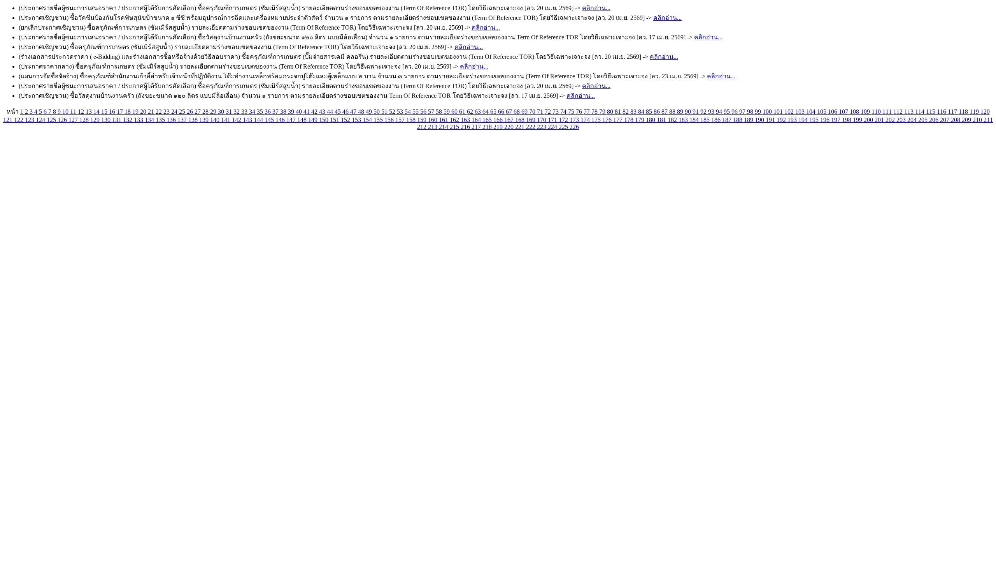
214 (444, 126)
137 (182, 119)
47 (354, 111)
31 (229, 111)
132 (128, 119)
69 (525, 111)
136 (172, 119)
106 (833, 111)
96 (735, 111)
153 (357, 119)
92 (704, 111)
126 (63, 119)
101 (778, 111)
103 (800, 111)
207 (945, 119)
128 (84, 119)
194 (803, 119)
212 (422, 126)
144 (259, 119)
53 (401, 111)
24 (175, 111)
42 (315, 111)
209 (967, 119)
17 (120, 111)
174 (585, 119)
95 (727, 111)
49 (370, 111)
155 (379, 119)
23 (167, 111)
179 (640, 119)
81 (618, 111)
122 (19, 119)
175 (596, 119)
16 (113, 111)
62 (471, 111)
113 (909, 111)
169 (531, 119)
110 (877, 111)
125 (52, 119)
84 (642, 111)
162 (455, 119)
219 (498, 126)
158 (411, 119)
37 (276, 111)
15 (105, 111)
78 (595, 111)
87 (665, 111)
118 (964, 111)
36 (268, 111)
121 (8, 119)
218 (487, 126)
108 (855, 111)
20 (144, 111)
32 (237, 111)
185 (705, 119)
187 (727, 119)
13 (89, 111)
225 (564, 126)
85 (650, 111)
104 (811, 111)
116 (942, 111)
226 (574, 126)
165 (487, 119)
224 (553, 126)
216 (466, 126)
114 (920, 111)
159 (422, 119)
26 (191, 111)
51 (385, 111)
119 (975, 111)
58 (440, 111)
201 (880, 119)
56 (424, 111)
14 (97, 111)
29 (214, 111)
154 (368, 119)
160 (433, 119)
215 (455, 126)
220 (509, 126)
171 (553, 119)
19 (136, 111)
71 (541, 111)
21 (152, 111)
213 (433, 126)
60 (455, 111)
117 (953, 111)
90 (689, 111)
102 (789, 111)
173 (575, 119)
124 (41, 119)
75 (572, 111)
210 (978, 119)
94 (720, 111)
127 (73, 119)
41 (307, 111)
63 (478, 111)
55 (416, 111)
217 (477, 126)
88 (673, 111)
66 (502, 111)
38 (284, 111)
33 (245, 111)
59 (447, 111)
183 (684, 119)
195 (814, 119)
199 (858, 119)
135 (161, 119)
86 (657, 111)
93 (712, 111)
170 (542, 119)
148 (302, 119)
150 (324, 119)
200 (869, 119)
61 (463, 111)
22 (159, 111)
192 (782, 119)
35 (261, 111)
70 (533, 111)
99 (759, 111)
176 (607, 119)
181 (662, 119)
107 (844, 111)
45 (338, 111)
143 (248, 119)
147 (291, 119)
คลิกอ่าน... (596, 8)
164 (477, 119)
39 (292, 111)
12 (82, 111)
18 (128, 111)
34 (253, 111)
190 (760, 119)
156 (389, 119)
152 (346, 119)
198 (847, 119)
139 (204, 119)
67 (510, 111)
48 (362, 111)
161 (444, 119)
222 (531, 126)
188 (738, 119)
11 (74, 111)
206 (934, 119)
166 (498, 119)
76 (580, 111)
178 (629, 119)
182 (673, 119)
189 (749, 119)
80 (611, 111)
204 (912, 119)
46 (346, 111)
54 (408, 111)
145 (270, 119)
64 (486, 111)
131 (117, 119)
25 (183, 111)
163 (466, 119)
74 (564, 111)
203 (901, 119)
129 (95, 119)
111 (887, 111)
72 (548, 111)
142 (237, 119)
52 (393, 111)
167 (509, 119)
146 (280, 119)
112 (898, 111)
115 (931, 111)
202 (891, 119)
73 (556, 111)
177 (618, 119)
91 (696, 111)
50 (377, 111)
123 (30, 119)
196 (825, 119)
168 (520, 119)
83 (634, 111)
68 (517, 111)
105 (822, 111)
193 (792, 119)
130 (106, 119)
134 (150, 119)
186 (716, 119)
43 (323, 111)
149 (313, 119)
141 (226, 119)
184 (694, 119)
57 (432, 111)
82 (626, 111)
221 (520, 126)
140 (215, 119)
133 (139, 119)
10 (66, 111)
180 (651, 119)
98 (751, 111)
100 (768, 111)
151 (335, 119)
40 (299, 111)
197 (836, 119)
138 (193, 119)
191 (771, 119)
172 (564, 119)
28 (206, 111)
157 (400, 119)
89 (681, 111)
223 (542, 126)
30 (222, 111)
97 (743, 111)
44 (331, 111)
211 (988, 119)
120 (985, 111)
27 (198, 111)
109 (866, 111)
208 (956, 119)
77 (587, 111)
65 (494, 111)
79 (603, 111)
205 (923, 119)
